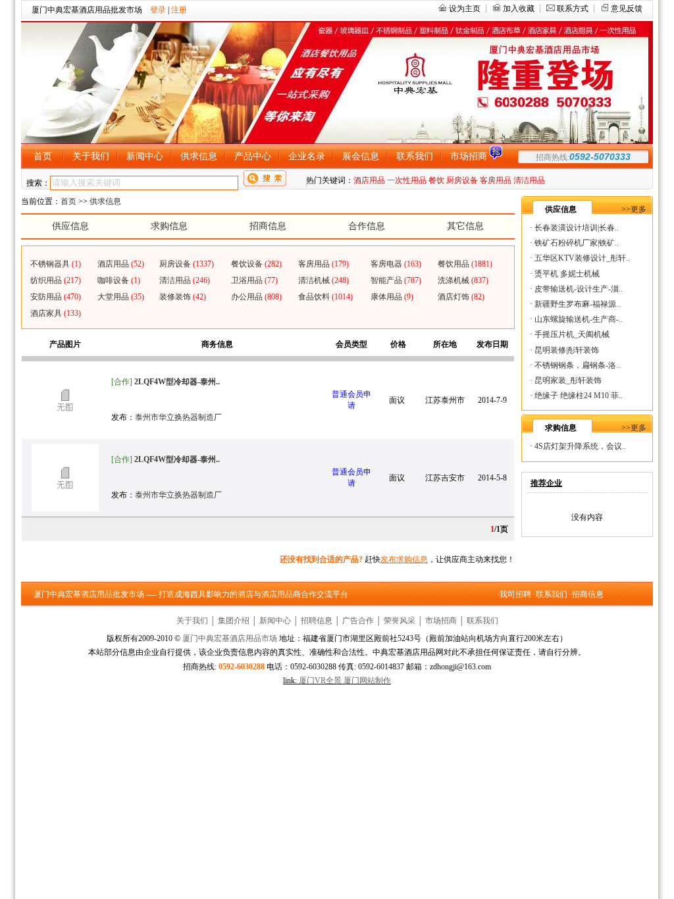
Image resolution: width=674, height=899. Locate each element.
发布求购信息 (404, 559)
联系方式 (572, 8)
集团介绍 (233, 620)
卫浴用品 (247, 280)
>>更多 (633, 209)
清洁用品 (529, 180)
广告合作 (358, 620)
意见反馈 (626, 8)
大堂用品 (113, 296)
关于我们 (192, 620)
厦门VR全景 (320, 680)
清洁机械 (314, 280)
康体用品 (386, 296)
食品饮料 (314, 296)
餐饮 (436, 180)
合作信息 (366, 226)
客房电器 (386, 264)
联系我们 (551, 594)
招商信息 (267, 226)
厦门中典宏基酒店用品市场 (229, 638)
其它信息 (465, 226)
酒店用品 (369, 180)
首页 (68, 201)
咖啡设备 (113, 280)
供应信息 (70, 226)
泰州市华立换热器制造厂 (178, 417)
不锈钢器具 (50, 264)
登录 (158, 9)
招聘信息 (316, 620)
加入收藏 (518, 8)
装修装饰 (175, 296)
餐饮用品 (453, 264)
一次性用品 (407, 180)
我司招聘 (515, 594)
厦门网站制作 (367, 680)
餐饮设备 (247, 264)
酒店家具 (46, 313)
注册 (179, 9)
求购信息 (169, 226)
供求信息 (105, 201)
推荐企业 (546, 483)
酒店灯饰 (453, 296)
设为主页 (464, 8)
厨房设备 (462, 180)
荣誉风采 (399, 620)
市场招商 (441, 620)
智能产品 (386, 280)
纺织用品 (46, 280)
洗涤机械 (453, 280)
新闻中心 (275, 620)
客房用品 (495, 180)
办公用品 (247, 296)
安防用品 (46, 296)
